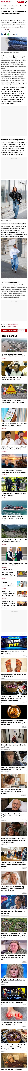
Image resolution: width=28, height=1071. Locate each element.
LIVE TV (21, 2)
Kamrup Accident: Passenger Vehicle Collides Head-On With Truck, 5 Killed (12, 401)
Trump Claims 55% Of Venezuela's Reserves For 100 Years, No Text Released (13, 471)
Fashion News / (16, 5)
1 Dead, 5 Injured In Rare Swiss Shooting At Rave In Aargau (13, 494)
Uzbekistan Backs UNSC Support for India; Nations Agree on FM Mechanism (14, 564)
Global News (4, 474)
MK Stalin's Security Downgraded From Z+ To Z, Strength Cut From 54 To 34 (14, 448)
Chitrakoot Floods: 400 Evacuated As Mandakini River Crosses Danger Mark (13, 355)
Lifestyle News (4, 31)
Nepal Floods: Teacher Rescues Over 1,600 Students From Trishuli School (14, 541)
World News (4, 567)
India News (3, 358)
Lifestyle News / (8, 5)
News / (2, 5)
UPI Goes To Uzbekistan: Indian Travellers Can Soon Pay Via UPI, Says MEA (14, 425)
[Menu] (26, 2)
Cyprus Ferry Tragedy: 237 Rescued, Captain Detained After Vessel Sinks (12, 518)
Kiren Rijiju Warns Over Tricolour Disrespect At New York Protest (11, 378)
